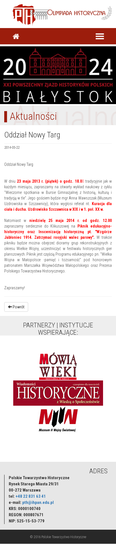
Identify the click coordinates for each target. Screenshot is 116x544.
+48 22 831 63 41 (30, 496)
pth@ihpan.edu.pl (38, 502)
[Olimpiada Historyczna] (71, 12)
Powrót (18, 307)
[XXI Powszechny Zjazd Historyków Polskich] (58, 74)
